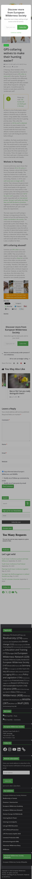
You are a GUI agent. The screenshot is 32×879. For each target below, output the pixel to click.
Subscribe (22, 27)
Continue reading (16, 32)
